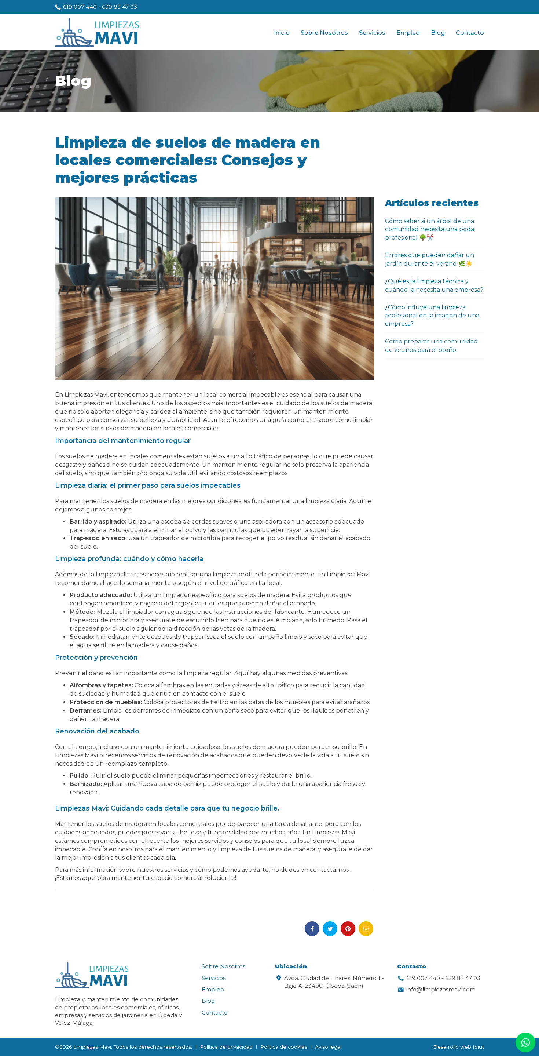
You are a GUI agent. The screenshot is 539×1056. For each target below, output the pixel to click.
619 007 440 (80, 6)
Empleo (408, 32)
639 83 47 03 (119, 6)
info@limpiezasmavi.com (441, 989)
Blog (438, 32)
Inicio (282, 32)
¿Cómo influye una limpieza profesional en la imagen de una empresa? (432, 316)
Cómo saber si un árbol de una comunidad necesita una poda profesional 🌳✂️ (429, 229)
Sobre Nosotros (324, 32)
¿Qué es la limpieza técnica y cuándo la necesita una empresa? (434, 285)
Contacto (470, 32)
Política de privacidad (226, 1047)
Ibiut (478, 1047)
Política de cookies (283, 1047)
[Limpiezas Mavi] (97, 33)
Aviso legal (328, 1047)
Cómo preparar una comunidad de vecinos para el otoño (431, 345)
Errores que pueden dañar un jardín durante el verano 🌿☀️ (429, 259)
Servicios (372, 32)
